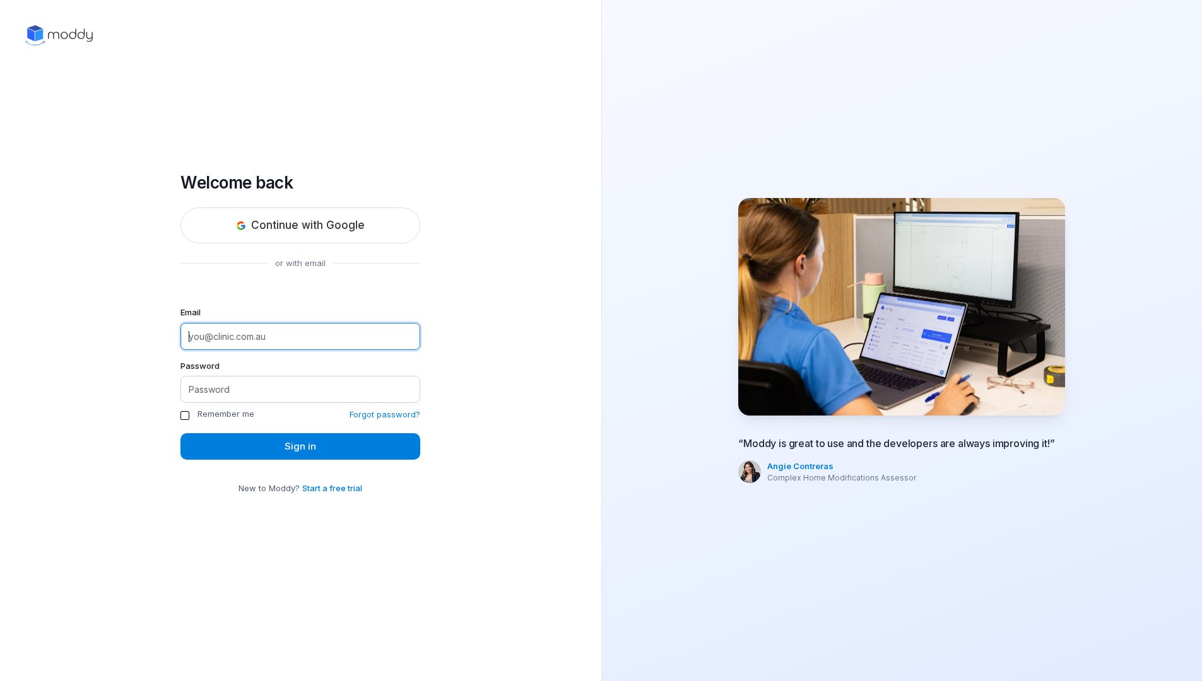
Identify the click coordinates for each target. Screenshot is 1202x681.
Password (200, 366)
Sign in (300, 446)
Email (190, 312)
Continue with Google (308, 225)
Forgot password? (385, 414)
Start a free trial (332, 488)
